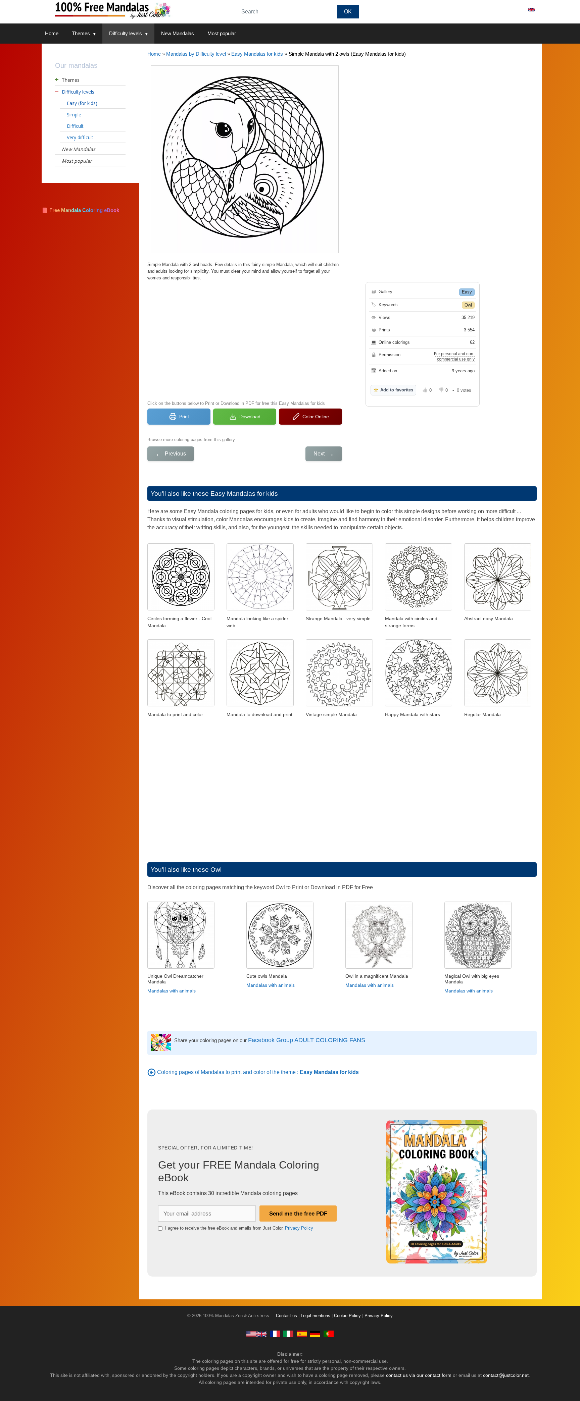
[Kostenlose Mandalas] (315, 1334)
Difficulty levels (125, 33)
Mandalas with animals (171, 990)
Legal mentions (315, 1315)
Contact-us (286, 1315)
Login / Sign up (501, 9)
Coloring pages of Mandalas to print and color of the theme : (258, 1072)
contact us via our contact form (418, 1375)
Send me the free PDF (298, 1213)
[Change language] (531, 9)
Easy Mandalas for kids (257, 54)
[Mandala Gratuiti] (288, 1334)
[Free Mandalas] (256, 1334)
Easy (467, 291)
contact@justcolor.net (506, 1375)
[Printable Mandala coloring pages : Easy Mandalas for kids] (151, 1072)
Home (51, 33)
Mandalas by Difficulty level (196, 54)
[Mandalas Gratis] (302, 1334)
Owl (468, 305)
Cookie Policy (347, 1315)
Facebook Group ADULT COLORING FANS (306, 1040)
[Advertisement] (244, 340)
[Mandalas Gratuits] (275, 1334)
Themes (81, 33)
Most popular (221, 33)
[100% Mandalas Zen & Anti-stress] (136, 10)
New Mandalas (177, 33)
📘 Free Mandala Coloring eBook (80, 210)
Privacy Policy (299, 1228)
